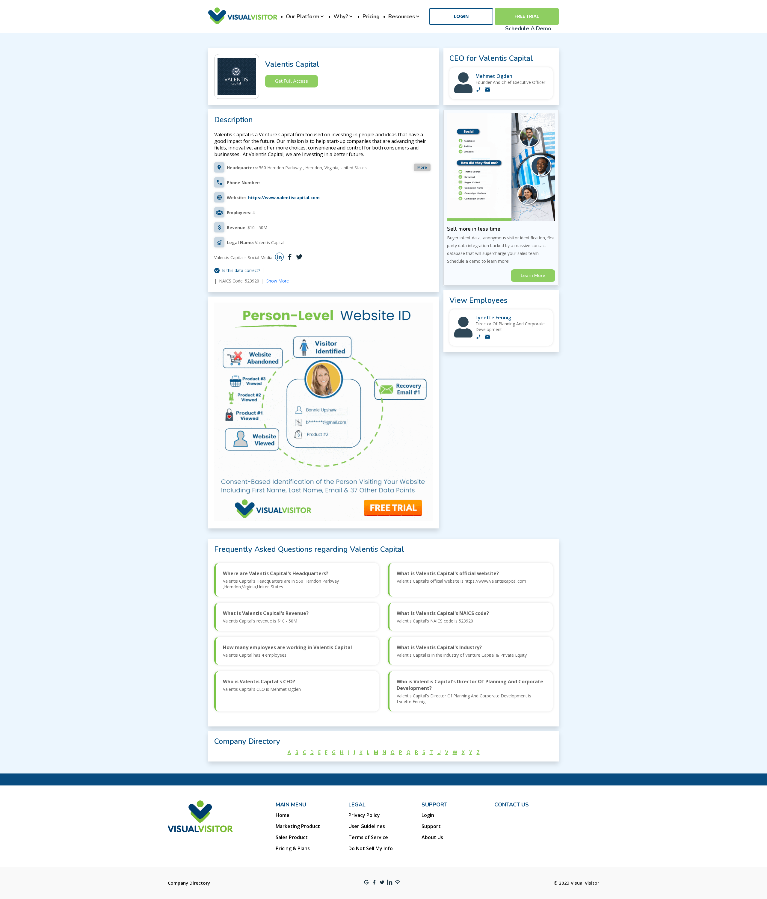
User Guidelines (366, 826)
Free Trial (526, 16)
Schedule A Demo (528, 28)
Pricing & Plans (293, 848)
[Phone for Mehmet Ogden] (478, 90)
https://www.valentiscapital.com (284, 197)
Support (431, 826)
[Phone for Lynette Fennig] (478, 337)
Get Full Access (291, 81)
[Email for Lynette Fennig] (487, 337)
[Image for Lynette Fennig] (463, 336)
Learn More (533, 276)
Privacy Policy (364, 815)
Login (461, 16)
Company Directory (189, 883)
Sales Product (292, 837)
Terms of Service (368, 837)
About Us (432, 837)
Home (282, 815)
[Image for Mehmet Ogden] (463, 91)
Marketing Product (298, 826)
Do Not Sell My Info (370, 848)
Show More (277, 281)
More (422, 167)
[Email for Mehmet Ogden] (487, 90)
